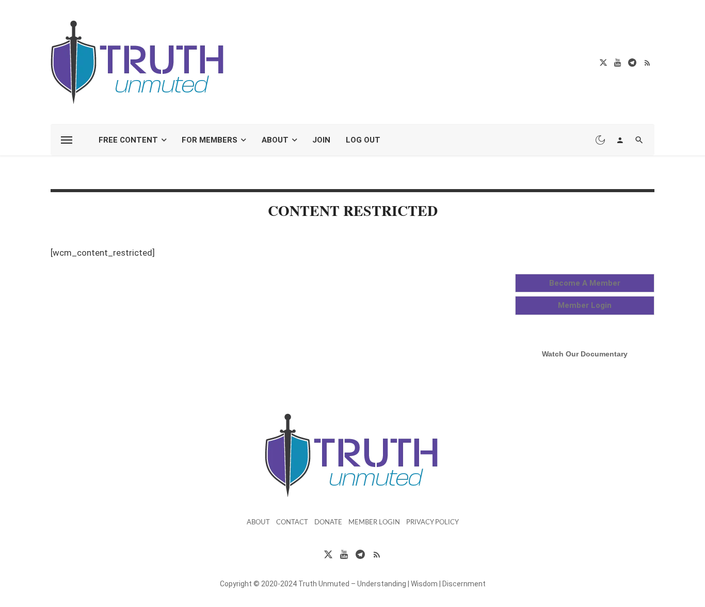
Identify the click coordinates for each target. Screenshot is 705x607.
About (275, 140)
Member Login (374, 522)
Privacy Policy (432, 522)
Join (321, 140)
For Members (209, 140)
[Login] (620, 139)
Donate (328, 522)
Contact (292, 522)
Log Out (363, 140)
